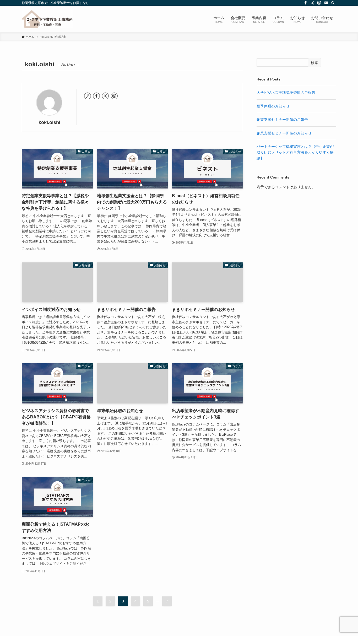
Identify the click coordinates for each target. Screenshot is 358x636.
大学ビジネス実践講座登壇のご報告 (286, 92)
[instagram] (319, 3)
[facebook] (305, 3)
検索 (314, 63)
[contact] (326, 3)
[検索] (332, 3)
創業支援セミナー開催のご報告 (282, 119)
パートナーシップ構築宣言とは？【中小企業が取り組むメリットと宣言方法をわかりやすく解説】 (295, 152)
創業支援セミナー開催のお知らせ (284, 133)
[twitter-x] (312, 3)
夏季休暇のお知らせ (273, 106)
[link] (87, 96)
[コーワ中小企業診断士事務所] (47, 19)
